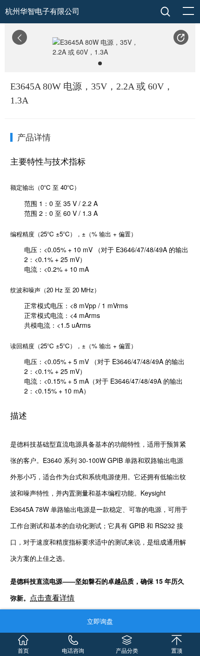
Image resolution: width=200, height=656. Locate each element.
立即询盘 (100, 621)
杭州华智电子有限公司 (42, 11)
